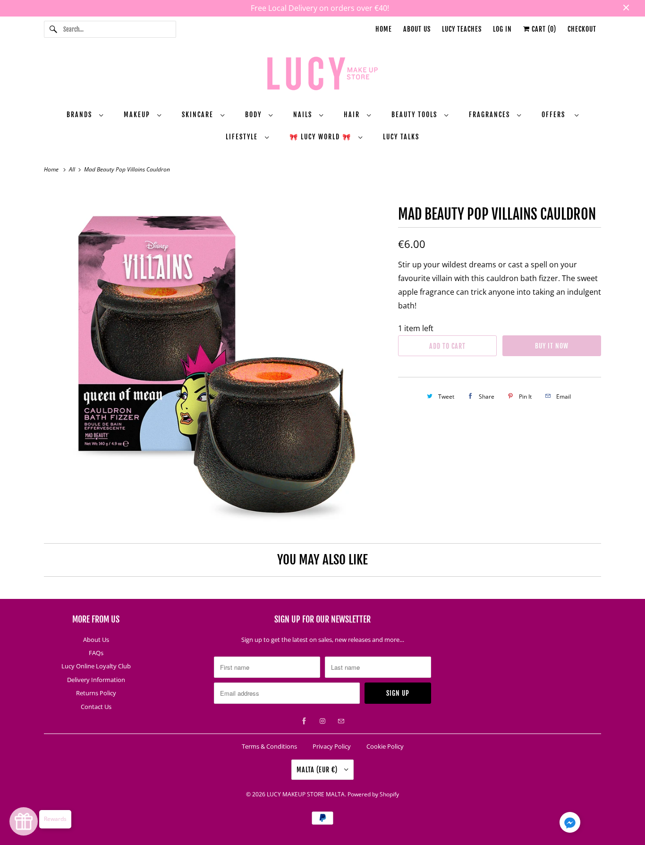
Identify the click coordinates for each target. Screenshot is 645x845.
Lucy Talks (401, 137)
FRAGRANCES (490, 115)
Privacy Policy (332, 746)
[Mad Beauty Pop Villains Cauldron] (216, 358)
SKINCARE (199, 115)
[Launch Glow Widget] (23, 821)
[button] (570, 824)
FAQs (96, 653)
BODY (254, 115)
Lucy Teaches (462, 29)
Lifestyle (243, 137)
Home (383, 29)
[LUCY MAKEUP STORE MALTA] (322, 75)
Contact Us (96, 706)
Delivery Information (96, 679)
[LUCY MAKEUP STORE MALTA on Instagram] (322, 721)
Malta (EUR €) (318, 770)
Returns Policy (96, 693)
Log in (502, 29)
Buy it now (552, 346)
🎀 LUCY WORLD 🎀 (321, 137)
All (72, 169)
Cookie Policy (385, 746)
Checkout (582, 29)
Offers (556, 115)
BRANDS (80, 115)
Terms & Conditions (269, 746)
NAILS (303, 115)
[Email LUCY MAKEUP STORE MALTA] (341, 721)
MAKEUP (138, 115)
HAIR (353, 115)
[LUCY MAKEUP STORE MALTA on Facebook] (304, 721)
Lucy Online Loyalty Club (96, 666)
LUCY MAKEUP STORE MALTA (306, 794)
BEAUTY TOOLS (415, 115)
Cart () (543, 29)
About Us (417, 29)
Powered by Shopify (373, 794)
